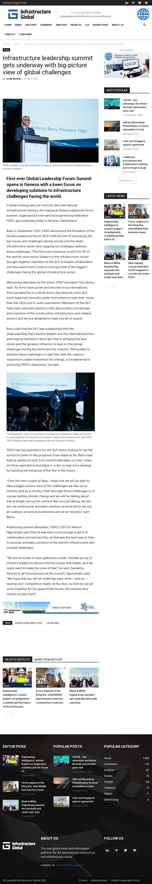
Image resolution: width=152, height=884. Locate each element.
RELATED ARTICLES (17, 659)
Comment (46, 24)
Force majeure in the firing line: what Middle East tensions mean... (34, 786)
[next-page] (11, 714)
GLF (87, 24)
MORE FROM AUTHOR (48, 659)
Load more (125, 180)
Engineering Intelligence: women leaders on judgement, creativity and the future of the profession (16, 698)
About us (118, 24)
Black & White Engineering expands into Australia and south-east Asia (113, 270)
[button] (144, 25)
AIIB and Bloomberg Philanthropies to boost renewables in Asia (136, 126)
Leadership (53, 622)
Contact (10, 34)
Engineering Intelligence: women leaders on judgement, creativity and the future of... (35, 764)
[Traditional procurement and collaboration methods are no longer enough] (112, 160)
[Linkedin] (127, 3)
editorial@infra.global (69, 865)
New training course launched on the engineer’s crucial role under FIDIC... (138, 270)
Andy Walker (13, 78)
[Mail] (133, 3)
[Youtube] (146, 3)
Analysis (61, 24)
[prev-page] (5, 714)
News (18, 24)
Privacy (83, 880)
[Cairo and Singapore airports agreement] (112, 144)
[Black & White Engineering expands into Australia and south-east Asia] (84, 678)
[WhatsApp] (59, 640)
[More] (79, 88)
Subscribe (25, 34)
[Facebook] (40, 640)
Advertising (100, 24)
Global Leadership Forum (28, 622)
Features (31, 24)
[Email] (68, 640)
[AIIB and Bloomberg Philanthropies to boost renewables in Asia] (112, 126)
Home (8, 24)
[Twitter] (140, 3)
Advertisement (99, 880)
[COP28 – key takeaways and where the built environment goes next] (112, 103)
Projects (76, 24)
